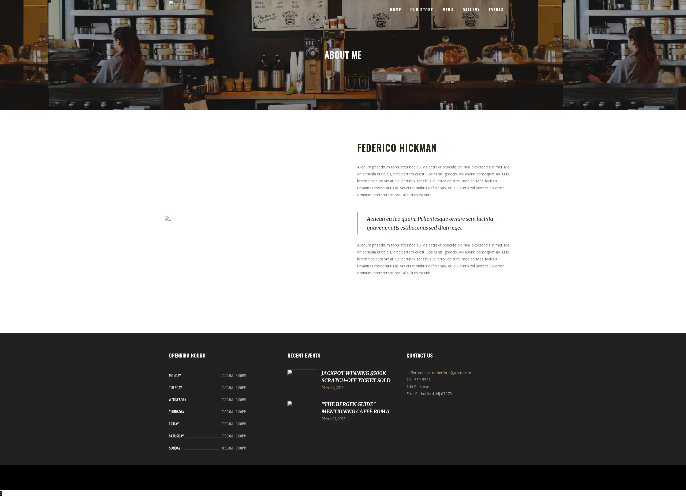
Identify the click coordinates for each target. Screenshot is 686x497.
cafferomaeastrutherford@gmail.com (439, 372)
